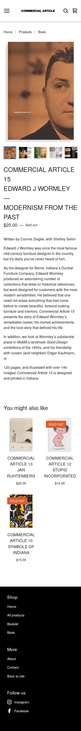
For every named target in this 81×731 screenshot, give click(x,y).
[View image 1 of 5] (10, 152)
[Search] (66, 11)
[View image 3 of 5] (40, 152)
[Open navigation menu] (7, 11)
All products (16, 615)
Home (8, 31)
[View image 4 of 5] (56, 152)
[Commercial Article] (38, 11)
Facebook (21, 710)
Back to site (16, 676)
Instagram (21, 702)
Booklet (12, 623)
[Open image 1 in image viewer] (40, 92)
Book (42, 31)
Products (25, 31)
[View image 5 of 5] (71, 152)
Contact (13, 667)
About (11, 658)
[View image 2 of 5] (25, 152)
